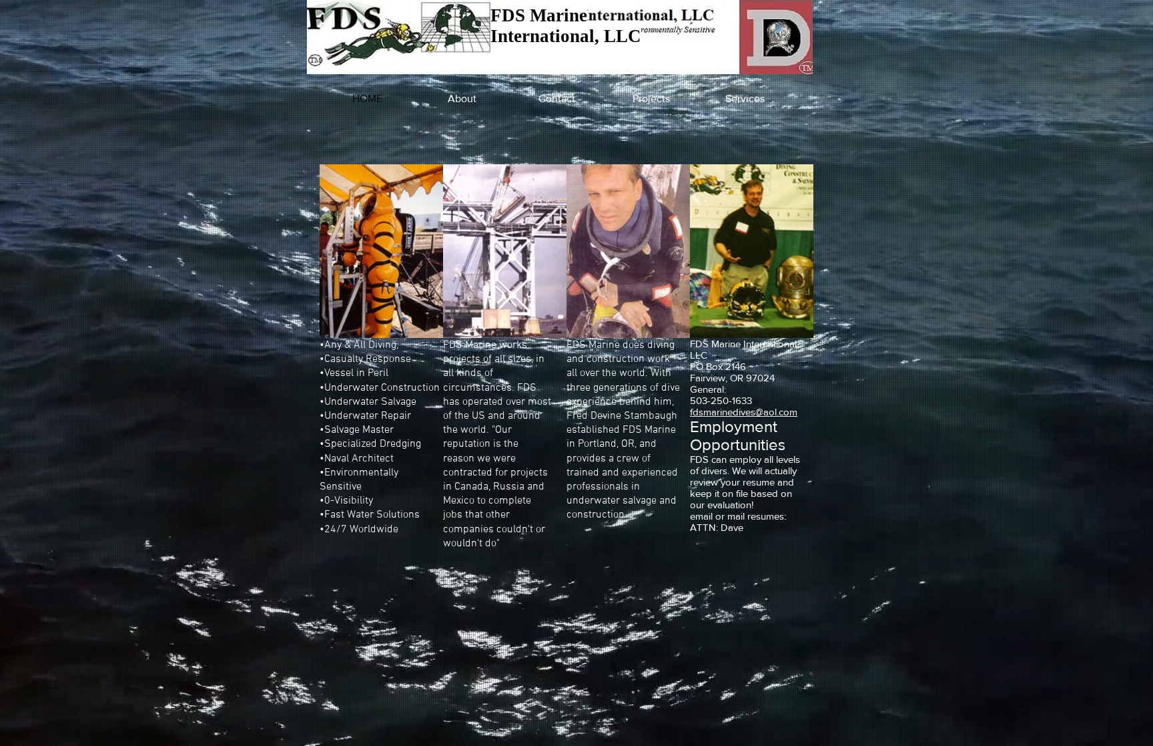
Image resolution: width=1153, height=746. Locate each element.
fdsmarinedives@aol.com (743, 411)
